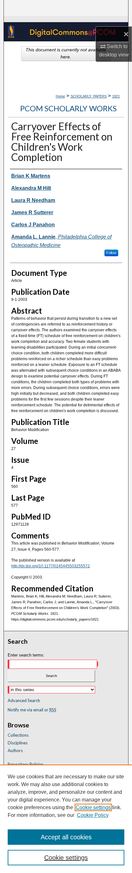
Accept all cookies (66, 837)
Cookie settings (93, 807)
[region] (66, 819)
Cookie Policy (93, 815)
